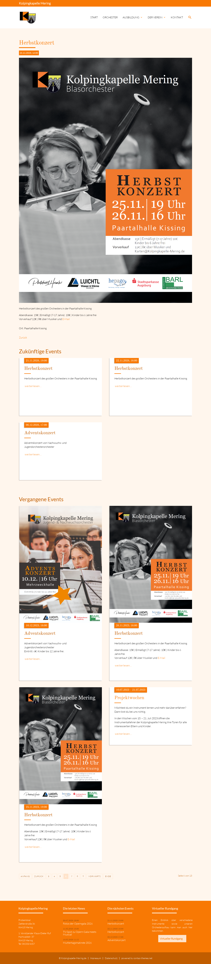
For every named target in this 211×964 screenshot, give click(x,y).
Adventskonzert (116, 940)
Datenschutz (111, 958)
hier (191, 927)
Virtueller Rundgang (171, 938)
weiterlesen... (33, 386)
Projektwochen (129, 698)
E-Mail (66, 319)
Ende (108, 876)
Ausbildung (133, 17)
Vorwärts (94, 876)
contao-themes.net (143, 958)
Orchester (110, 17)
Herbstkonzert (115, 923)
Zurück (23, 337)
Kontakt (177, 17)
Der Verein (157, 17)
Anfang (25, 876)
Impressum (95, 958)
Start (94, 17)
